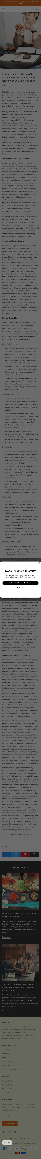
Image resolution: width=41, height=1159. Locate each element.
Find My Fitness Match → (20, 583)
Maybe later (20, 587)
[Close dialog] (39, 563)
